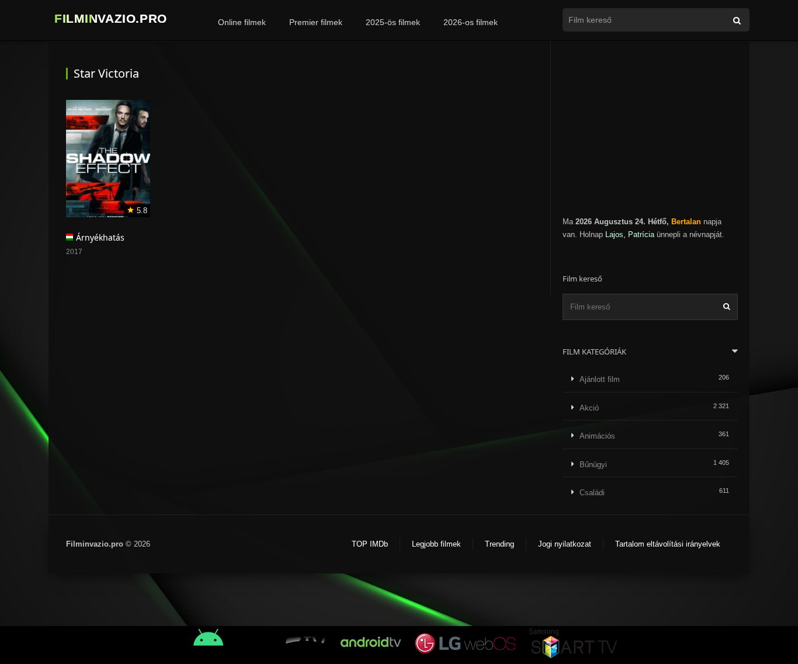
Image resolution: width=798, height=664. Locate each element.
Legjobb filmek (436, 544)
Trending (499, 544)
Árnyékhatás (100, 237)
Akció (589, 408)
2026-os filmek (470, 22)
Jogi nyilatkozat (564, 544)
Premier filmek (315, 22)
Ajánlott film (600, 379)
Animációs (597, 436)
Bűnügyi (593, 464)
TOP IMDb (370, 544)
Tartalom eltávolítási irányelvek (667, 544)
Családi (592, 492)
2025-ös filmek (393, 22)
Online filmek (242, 22)
